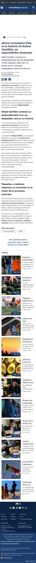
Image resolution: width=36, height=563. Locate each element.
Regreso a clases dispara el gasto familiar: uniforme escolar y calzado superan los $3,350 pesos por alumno (28, 258)
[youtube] (20, 508)
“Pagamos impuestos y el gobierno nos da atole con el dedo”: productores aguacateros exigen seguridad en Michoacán (28, 299)
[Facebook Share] (3, 79)
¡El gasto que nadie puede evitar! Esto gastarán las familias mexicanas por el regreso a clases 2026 (28, 401)
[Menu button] (2, 7)
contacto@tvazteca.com (24, 526)
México (21, 231)
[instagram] (13, 508)
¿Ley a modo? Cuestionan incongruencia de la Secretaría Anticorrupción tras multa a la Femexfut (28, 463)
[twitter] (10, 508)
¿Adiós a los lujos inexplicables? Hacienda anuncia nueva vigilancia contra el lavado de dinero (28, 319)
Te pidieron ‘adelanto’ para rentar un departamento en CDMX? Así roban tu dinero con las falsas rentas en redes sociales (28, 381)
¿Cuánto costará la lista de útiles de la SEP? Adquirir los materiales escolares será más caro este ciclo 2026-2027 (28, 442)
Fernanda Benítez (8, 74)
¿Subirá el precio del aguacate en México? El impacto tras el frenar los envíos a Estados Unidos (28, 360)
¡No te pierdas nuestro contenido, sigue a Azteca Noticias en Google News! (18, 242)
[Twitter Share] (6, 79)
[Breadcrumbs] (5, 37)
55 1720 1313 (21, 527)
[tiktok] (16, 508)
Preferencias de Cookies (20, 534)
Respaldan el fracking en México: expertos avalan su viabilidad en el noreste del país (27, 340)
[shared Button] (9, 79)
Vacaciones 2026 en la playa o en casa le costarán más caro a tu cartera (27, 483)
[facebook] (23, 508)
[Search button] (33, 7)
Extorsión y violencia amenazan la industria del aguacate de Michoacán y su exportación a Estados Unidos (28, 279)
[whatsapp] (26, 508)
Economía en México (9, 231)
